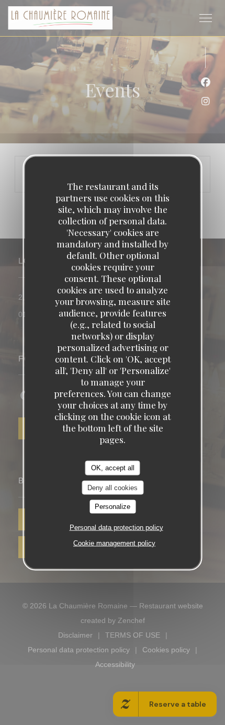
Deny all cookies (112, 487)
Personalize (112, 507)
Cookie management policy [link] (114, 543)
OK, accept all (112, 468)
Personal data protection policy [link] (116, 527)
